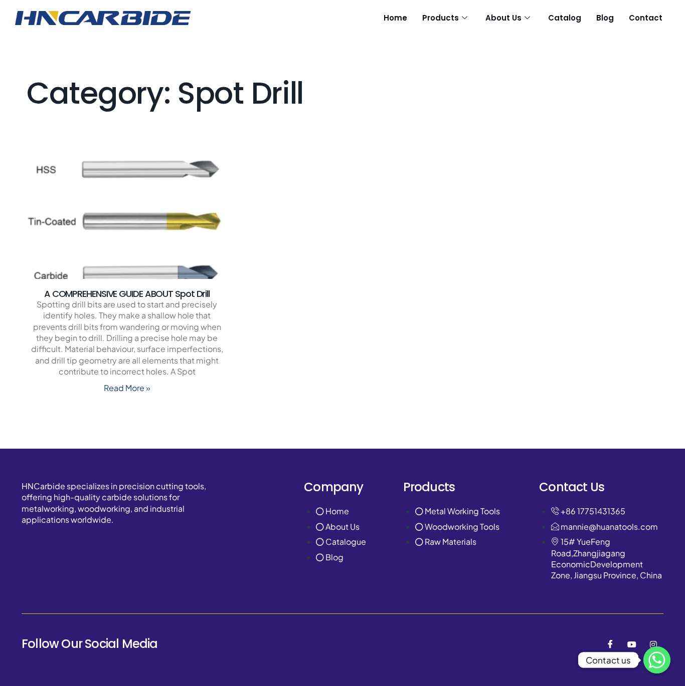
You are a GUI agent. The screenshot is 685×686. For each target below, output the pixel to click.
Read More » (127, 388)
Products (440, 18)
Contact (645, 18)
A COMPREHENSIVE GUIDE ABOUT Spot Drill (127, 293)
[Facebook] (610, 643)
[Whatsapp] (656, 659)
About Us (503, 18)
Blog (605, 18)
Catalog (564, 18)
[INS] (653, 643)
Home (395, 18)
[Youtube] (631, 643)
